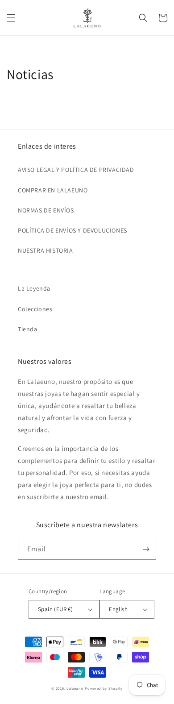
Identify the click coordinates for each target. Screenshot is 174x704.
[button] (11, 18)
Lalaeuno (75, 688)
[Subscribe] (146, 549)
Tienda (27, 329)
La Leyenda (34, 288)
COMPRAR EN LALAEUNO (52, 190)
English (118, 609)
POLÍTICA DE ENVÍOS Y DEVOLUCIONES (72, 230)
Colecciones (35, 309)
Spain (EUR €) (55, 609)
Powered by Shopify (104, 688)
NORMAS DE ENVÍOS (46, 210)
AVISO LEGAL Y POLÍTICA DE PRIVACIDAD (76, 170)
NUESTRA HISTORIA (45, 250)
